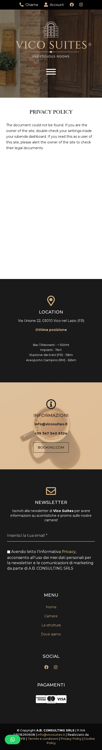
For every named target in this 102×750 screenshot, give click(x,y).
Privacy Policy (71, 738)
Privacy (69, 551)
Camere (51, 616)
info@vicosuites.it (51, 424)
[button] (12, 739)
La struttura (51, 625)
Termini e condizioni (43, 738)
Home (51, 607)
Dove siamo (51, 634)
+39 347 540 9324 (51, 433)
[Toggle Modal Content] (51, 72)
